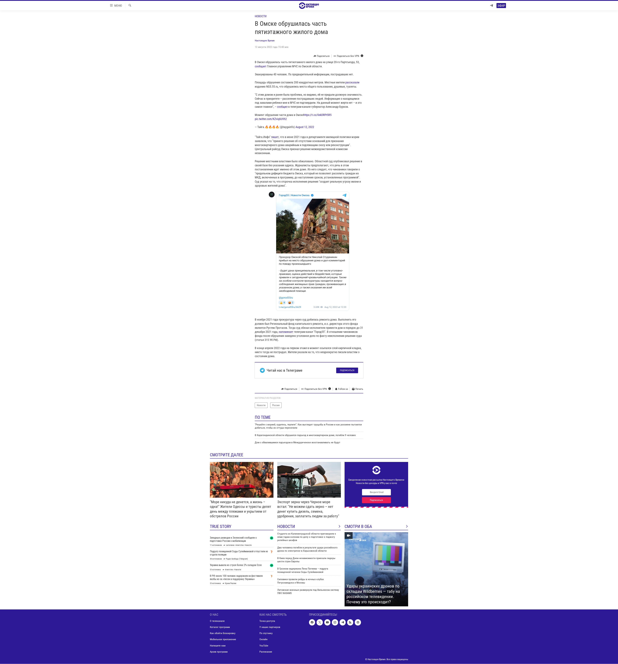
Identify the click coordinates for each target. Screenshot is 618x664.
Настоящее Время (265, 40)
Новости (261, 16)
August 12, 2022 (304, 127)
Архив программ (219, 651)
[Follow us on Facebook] (312, 622)
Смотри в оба (358, 526)
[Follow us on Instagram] (335, 622)
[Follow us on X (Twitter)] (320, 622)
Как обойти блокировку (222, 633)
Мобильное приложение (223, 639)
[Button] (322, 56)
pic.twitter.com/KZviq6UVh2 (271, 119)
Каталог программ (220, 627)
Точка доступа (267, 621)
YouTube (263, 645)
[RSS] (350, 622)
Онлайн (263, 639)
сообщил (282, 106)
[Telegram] (491, 5)
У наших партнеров (269, 627)
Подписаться (347, 370)
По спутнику (266, 633)
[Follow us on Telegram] (343, 622)
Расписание (265, 651)
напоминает (286, 331)
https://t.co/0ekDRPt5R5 (318, 115)
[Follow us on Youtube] (327, 622)
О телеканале (217, 621)
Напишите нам (217, 645)
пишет (275, 137)
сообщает (261, 66)
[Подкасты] (358, 622)
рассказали (352, 82)
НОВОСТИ (286, 526)
